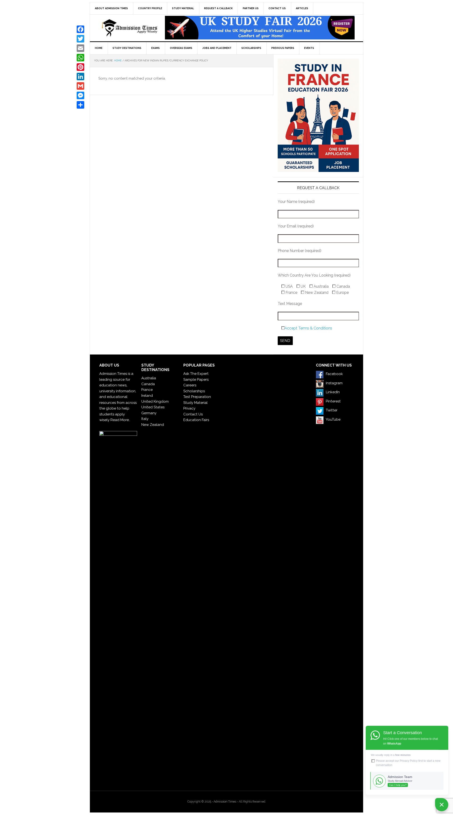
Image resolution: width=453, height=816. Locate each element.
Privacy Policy (409, 760)
